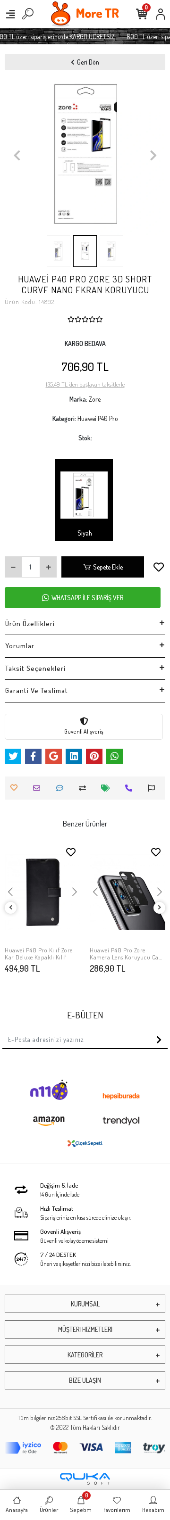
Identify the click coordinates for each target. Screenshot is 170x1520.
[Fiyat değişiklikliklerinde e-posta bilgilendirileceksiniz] (108, 788)
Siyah (84, 533)
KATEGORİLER (85, 1355)
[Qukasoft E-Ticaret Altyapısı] (85, 1479)
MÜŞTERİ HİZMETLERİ (85, 1329)
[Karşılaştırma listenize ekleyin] (84, 788)
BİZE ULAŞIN (85, 1380)
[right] (160, 908)
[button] (17, 155)
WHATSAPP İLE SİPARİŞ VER (87, 598)
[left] (11, 908)
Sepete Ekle (108, 567)
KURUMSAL (85, 1304)
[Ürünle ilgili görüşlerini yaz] (62, 788)
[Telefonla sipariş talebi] (131, 788)
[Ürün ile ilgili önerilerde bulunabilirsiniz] (153, 788)
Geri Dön (88, 62)
